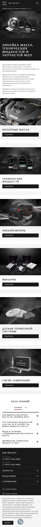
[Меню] (37, 3)
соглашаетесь (20, 498)
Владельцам (9, 476)
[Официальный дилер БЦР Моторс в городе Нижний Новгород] (4, 3)
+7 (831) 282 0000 (11, 459)
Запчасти (7, 471)
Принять (8, 522)
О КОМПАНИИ (9, 481)
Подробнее (9, 134)
